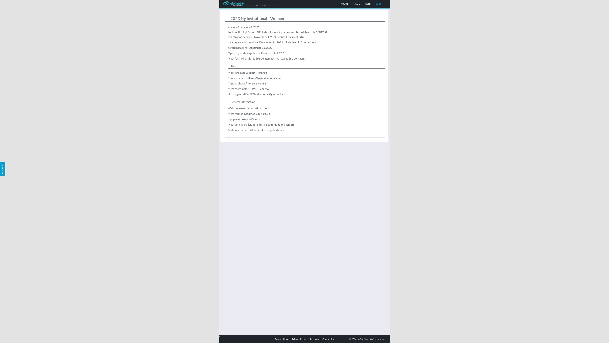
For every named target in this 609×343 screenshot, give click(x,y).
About (344, 4)
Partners (314, 339)
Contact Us (328, 339)
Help (367, 4)
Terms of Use (281, 339)
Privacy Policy (299, 339)
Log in (379, 4)
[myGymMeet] (234, 4)
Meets (357, 4)
